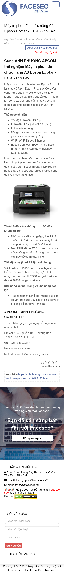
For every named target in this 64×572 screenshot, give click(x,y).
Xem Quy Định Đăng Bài (42, 47)
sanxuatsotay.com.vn (17, 507)
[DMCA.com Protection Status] (25, 496)
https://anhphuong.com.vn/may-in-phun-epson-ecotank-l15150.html (30, 376)
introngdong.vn (13, 502)
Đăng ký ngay (32, 438)
